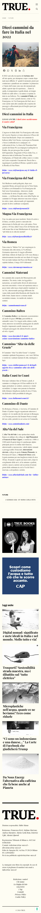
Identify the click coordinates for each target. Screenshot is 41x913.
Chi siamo (20, 882)
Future (11, 18)
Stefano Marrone (30, 830)
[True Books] (19, 551)
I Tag (20, 889)
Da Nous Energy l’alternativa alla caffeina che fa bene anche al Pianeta (19, 782)
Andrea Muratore (9, 832)
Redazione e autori (20, 879)
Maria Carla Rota (23, 832)
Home (4, 18)
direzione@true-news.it (11, 847)
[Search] (37, 9)
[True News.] (16, 6)
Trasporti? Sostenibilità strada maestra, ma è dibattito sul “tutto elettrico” (19, 673)
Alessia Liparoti (13, 835)
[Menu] (37, 4)
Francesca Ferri (17, 830)
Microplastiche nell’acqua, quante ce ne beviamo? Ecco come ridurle (19, 711)
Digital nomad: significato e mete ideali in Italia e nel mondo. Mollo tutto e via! (20, 635)
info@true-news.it (9, 870)
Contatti (20, 892)
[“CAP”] (20, 575)
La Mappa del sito (20, 884)
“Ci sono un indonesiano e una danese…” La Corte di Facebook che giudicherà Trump (19, 744)
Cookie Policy (20, 897)
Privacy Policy (20, 894)
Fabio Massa (23, 825)
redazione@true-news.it (18, 845)
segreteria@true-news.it (26, 855)
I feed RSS (20, 887)
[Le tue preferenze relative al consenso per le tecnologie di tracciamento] (37, 909)
